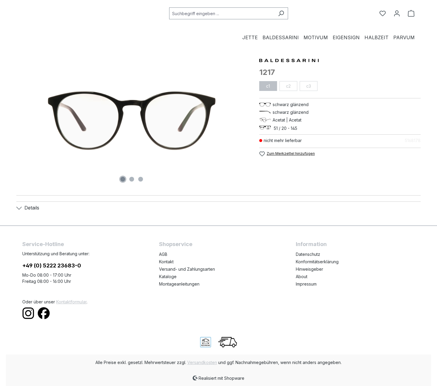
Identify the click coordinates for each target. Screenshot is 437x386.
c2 (288, 86)
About (301, 276)
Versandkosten (202, 362)
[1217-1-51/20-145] (131, 121)
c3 (308, 86)
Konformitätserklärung (317, 261)
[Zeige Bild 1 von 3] (122, 179)
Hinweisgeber (309, 269)
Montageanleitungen (179, 283)
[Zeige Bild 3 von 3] (140, 179)
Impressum (306, 283)
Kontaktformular (71, 301)
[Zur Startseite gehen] (52, 12)
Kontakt (166, 261)
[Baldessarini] (340, 60)
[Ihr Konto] (397, 13)
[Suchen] (281, 13)
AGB (163, 254)
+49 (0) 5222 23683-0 (51, 265)
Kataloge (168, 276)
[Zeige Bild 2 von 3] (131, 179)
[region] (131, 121)
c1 (268, 86)
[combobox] (221, 13)
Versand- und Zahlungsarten (187, 269)
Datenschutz (308, 254)
